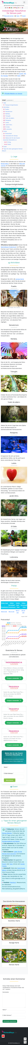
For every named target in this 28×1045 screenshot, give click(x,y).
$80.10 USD (11, 611)
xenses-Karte (20, 279)
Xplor (19, 75)
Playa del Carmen (9, 16)
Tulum (17, 16)
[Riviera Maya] (9, 2)
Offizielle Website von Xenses (13, 93)
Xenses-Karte (14, 965)
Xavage (5, 75)
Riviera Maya (5, 163)
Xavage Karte (14, 943)
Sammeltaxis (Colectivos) (8, 247)
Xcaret (24, 16)
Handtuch (13, 882)
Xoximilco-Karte (14, 921)
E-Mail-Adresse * (9, 773)
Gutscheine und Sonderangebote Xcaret (14, 5)
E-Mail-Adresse (7, 1015)
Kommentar (6, 992)
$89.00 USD (4, 611)
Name (5, 1009)
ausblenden (9, 100)
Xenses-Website (7, 833)
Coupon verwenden (13, 678)
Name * (6, 767)
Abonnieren (9, 780)
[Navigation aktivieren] (24, 2)
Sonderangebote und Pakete (10, 841)
